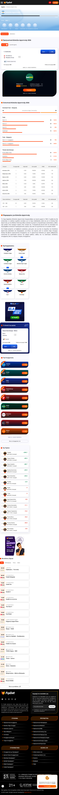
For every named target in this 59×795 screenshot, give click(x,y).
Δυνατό (7, 339)
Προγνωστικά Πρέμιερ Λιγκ (40, 734)
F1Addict (9, 452)
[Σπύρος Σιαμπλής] (5, 465)
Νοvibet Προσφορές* (9, 761)
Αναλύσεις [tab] (12, 33)
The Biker (9, 481)
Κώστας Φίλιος (10, 517)
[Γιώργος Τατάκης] (5, 459)
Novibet (7, 372)
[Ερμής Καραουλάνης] (5, 500)
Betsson (8, 430)
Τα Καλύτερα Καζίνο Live (39, 755)
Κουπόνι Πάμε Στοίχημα (9, 725)
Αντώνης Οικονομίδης (12, 505)
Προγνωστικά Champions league (41, 737)
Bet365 (7, 405)
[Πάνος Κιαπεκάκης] (5, 476)
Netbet (7, 422)
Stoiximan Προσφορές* (9, 758)
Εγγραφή (25, 364)
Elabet (7, 380)
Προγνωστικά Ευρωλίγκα (39, 743)
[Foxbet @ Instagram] (9, 699)
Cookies (53, 783)
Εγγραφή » (29, 90)
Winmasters (8, 413)
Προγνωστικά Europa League (40, 740)
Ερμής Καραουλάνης (11, 499)
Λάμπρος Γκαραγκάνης (12, 511)
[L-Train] (5, 494)
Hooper (8, 487)
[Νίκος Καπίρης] (5, 529)
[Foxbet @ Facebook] (2, 699)
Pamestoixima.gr (9, 388)
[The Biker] (5, 482)
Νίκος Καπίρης (10, 528)
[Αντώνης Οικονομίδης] (5, 506)
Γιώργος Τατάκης (10, 458)
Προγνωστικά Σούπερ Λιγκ (39, 731)
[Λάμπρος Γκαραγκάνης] (5, 512)
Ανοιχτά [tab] (4, 44)
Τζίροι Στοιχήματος (8, 740)
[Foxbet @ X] (5, 699)
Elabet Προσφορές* (8, 764)
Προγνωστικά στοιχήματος (10, 722)
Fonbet (7, 397)
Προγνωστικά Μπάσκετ (39, 725)
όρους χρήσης (45, 709)
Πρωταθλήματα (7, 731)
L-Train (8, 493)
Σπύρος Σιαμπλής (11, 464)
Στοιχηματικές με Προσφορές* (11, 752)
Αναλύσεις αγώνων (8, 728)
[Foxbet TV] (50, 2)
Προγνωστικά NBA (37, 728)
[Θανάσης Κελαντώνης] (5, 470)
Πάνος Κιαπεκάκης (11, 475)
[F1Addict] (5, 453)
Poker (34, 764)
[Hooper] (5, 488)
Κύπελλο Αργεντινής (11, 61)
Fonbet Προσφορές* (9, 767)
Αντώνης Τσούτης (11, 522)
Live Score (6, 734)
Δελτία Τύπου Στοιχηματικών (11, 755)
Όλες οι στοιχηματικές (14, 441)
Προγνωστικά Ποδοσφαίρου (40, 722)
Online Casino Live (37, 752)
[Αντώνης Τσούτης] (5, 523)
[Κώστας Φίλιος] (5, 517)
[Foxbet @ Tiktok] (15, 699)
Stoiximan (8, 363)
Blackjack (35, 761)
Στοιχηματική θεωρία (9, 737)
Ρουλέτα (35, 758)
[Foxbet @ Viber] (12, 699)
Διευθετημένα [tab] (13, 44)
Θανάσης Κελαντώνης (11, 470)
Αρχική (3, 7)
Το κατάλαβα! (47, 786)
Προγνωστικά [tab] (4, 33)
